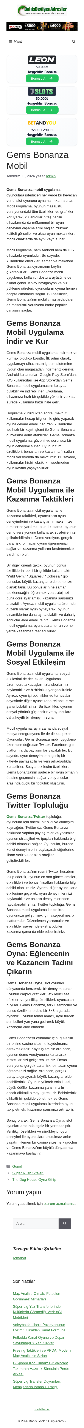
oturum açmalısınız (59, 1204)
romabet (19, 1258)
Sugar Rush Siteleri (28, 1173)
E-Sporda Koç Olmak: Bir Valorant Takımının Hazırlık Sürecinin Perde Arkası (41, 1368)
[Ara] (65, 1223)
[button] (74, 41)
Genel (17, 1166)
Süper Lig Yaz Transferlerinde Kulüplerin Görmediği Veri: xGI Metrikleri (37, 1312)
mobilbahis (42, 1409)
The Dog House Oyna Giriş (34, 1180)
